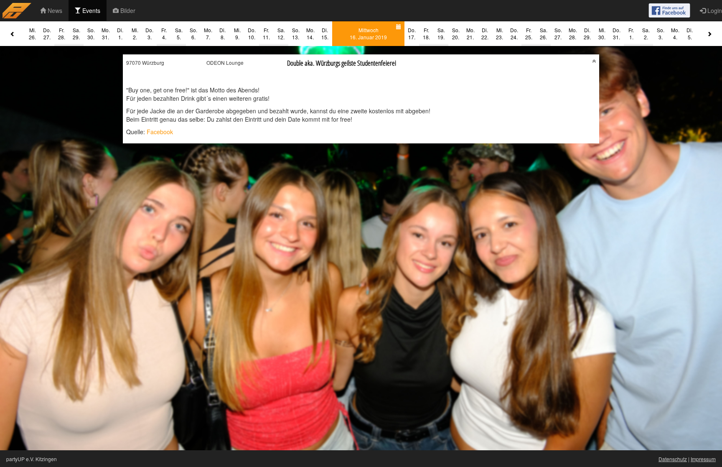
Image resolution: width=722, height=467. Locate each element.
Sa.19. (441, 33)
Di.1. (120, 33)
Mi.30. (601, 33)
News (54, 10)
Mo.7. (208, 33)
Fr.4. (164, 33)
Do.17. (412, 33)
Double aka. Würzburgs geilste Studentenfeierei (341, 63)
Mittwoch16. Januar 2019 (368, 33)
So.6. (193, 33)
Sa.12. (281, 33)
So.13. (296, 33)
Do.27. (47, 33)
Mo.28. (573, 33)
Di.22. (484, 33)
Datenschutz (672, 458)
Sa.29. (76, 33)
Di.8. (222, 33)
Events (90, 10)
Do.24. (514, 33)
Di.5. (689, 33)
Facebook (160, 132)
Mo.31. (106, 33)
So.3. (660, 33)
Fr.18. (426, 33)
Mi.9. (237, 33)
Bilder (127, 10)
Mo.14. (310, 33)
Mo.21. (470, 33)
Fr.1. (631, 33)
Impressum (703, 458)
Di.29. (587, 33)
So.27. (558, 33)
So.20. (456, 33)
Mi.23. (499, 33)
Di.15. (324, 33)
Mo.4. (675, 33)
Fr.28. (61, 33)
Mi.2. (135, 33)
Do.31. (616, 33)
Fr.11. (266, 33)
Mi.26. (32, 33)
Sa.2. (646, 33)
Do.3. (149, 33)
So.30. (91, 33)
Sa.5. (179, 33)
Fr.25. (528, 33)
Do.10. (252, 33)
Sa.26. (543, 33)
